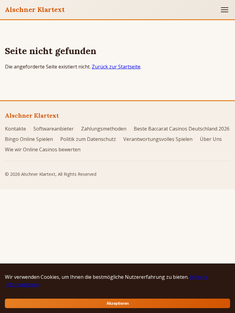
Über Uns (211, 139)
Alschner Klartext (35, 9)
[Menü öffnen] (224, 10)
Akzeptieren (117, 303)
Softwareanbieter (53, 128)
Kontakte (15, 128)
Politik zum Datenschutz (88, 139)
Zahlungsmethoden (103, 128)
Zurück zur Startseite (116, 66)
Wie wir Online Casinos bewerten (42, 149)
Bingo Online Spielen (29, 139)
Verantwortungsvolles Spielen (157, 139)
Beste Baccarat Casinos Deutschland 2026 (181, 128)
